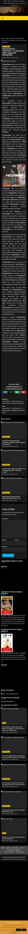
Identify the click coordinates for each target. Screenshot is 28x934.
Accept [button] (18, 929)
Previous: (13, 401)
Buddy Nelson (6, 57)
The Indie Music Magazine (9, 3)
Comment (5, 518)
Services (10, 1)
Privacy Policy (14, 5)
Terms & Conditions (21, 3)
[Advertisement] (14, 28)
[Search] (26, 18)
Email (17, 540)
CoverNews (15, 859)
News (4, 722)
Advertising (15, 1)
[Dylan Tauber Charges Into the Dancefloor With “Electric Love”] (14, 486)
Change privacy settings (7, 701)
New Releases (6, 46)
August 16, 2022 (14, 57)
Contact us (21, 1)
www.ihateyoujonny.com (14, 386)
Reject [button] (23, 929)
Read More (14, 932)
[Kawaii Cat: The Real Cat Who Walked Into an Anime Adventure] (14, 826)
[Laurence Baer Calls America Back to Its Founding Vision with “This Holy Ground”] (14, 458)
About (5, 1)
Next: (13, 409)
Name (4, 540)
